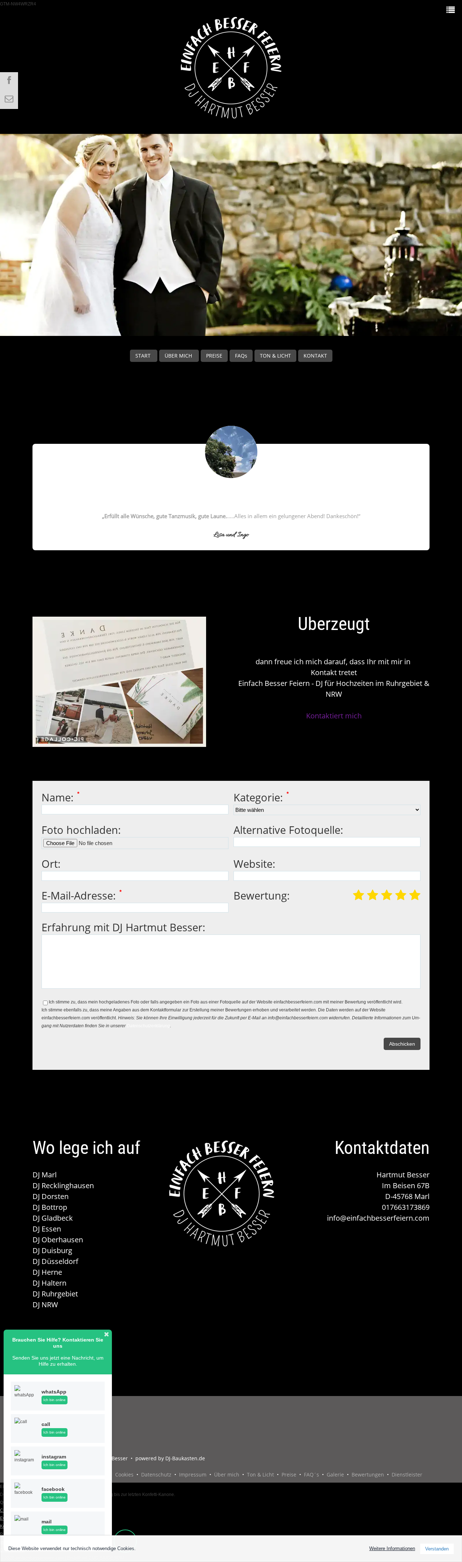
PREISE (214, 355)
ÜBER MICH (179, 355)
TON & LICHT (275, 355)
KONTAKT (315, 355)
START (143, 355)
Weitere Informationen (392, 1548)
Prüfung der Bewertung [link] (231, 554)
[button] (106, 1334)
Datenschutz (156, 1474)
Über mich (226, 1474)
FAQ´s (311, 1474)
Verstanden (437, 1549)
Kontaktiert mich (334, 716)
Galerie (335, 1474)
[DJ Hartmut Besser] (231, 62)
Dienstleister (407, 1474)
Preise (289, 1474)
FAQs (241, 355)
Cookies (124, 1474)
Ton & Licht (260, 1474)
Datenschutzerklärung (148, 1025)
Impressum (192, 1474)
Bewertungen (368, 1474)
